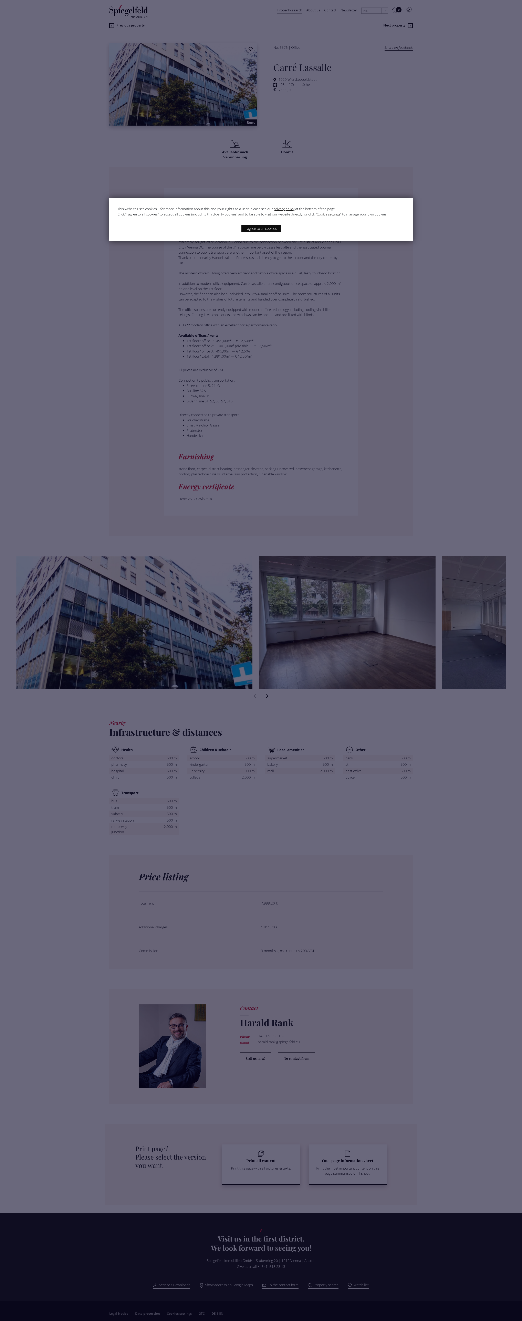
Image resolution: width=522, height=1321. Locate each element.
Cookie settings (328, 214)
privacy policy (284, 209)
